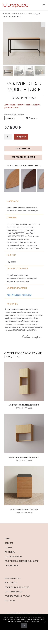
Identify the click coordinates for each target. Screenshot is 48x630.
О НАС (7, 538)
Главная (9, 14)
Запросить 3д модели (23, 157)
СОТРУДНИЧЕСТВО (13, 591)
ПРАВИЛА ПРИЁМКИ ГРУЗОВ (17, 596)
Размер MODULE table (14, 114)
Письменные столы (23, 14)
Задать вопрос (23, 148)
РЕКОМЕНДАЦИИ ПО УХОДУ (17, 587)
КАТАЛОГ (9, 543)
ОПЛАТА (8, 547)
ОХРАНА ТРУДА (11, 565)
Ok (24, 625)
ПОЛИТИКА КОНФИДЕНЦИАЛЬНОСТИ (22, 561)
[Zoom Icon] (43, 24)
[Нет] (45, 622)
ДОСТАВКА (10, 552)
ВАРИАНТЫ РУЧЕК (13, 578)
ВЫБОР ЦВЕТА (11, 582)
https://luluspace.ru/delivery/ (19, 295)
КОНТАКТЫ (10, 600)
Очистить (33, 118)
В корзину (21, 136)
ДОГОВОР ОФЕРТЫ (13, 556)
